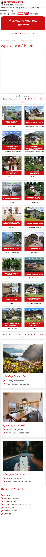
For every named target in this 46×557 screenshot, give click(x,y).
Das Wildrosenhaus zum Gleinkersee (12, 324)
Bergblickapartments (34, 274)
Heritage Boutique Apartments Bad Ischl (11, 223)
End (23, 102)
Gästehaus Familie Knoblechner (34, 299)
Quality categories (14, 429)
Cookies (7, 514)
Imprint (7, 495)
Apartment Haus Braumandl (11, 273)
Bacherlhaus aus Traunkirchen (34, 197)
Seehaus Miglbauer (11, 249)
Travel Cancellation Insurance (17, 504)
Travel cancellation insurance (19, 481)
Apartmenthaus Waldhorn (11, 147)
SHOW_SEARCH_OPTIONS (23, 33)
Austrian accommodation (17, 433)
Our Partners (10, 507)
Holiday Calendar (14, 478)
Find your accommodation (18, 384)
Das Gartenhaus (34, 249)
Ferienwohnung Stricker (11, 172)
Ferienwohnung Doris (34, 122)
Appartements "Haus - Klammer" (34, 324)
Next (41, 99)
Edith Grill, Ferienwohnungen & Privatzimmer (34, 148)
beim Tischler (11, 299)
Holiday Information (15, 381)
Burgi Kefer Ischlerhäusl (34, 172)
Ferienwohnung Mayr (34, 223)
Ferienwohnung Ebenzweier (11, 122)
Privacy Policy (10, 510)
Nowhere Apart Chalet (12, 198)
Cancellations (10, 501)
